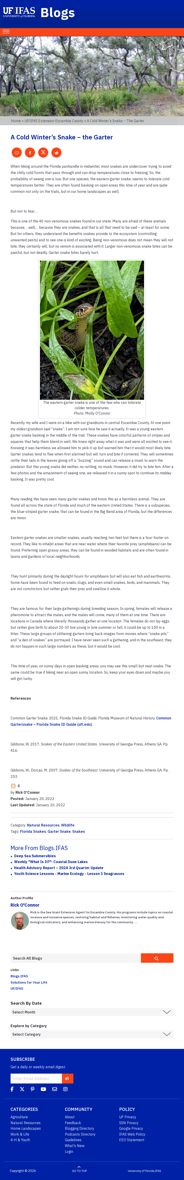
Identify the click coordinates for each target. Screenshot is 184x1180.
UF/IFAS (17, 988)
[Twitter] (22, 1090)
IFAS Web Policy (132, 1134)
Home (16, 121)
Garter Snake (59, 831)
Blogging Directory (79, 1128)
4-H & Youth (20, 1140)
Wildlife (67, 825)
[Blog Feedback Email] (54, 1090)
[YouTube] (43, 1090)
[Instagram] (65, 1090)
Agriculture (19, 1117)
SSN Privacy (128, 1123)
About (69, 1117)
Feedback (73, 1123)
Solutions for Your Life (29, 982)
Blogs (57, 12)
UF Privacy (127, 1117)
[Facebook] (12, 1090)
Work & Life (20, 1134)
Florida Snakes (33, 831)
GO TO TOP (79, 1171)
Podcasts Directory (80, 1134)
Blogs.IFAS (19, 976)
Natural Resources (43, 825)
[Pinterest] (32, 1090)
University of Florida (141, 1171)
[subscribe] (67, 1078)
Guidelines (73, 1140)
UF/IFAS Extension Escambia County (53, 121)
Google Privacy (131, 1128)
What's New (74, 1145)
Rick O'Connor (25, 905)
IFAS (158, 1171)
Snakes (78, 831)
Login (69, 1151)
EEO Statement (131, 1140)
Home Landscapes (26, 1128)
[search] (157, 958)
